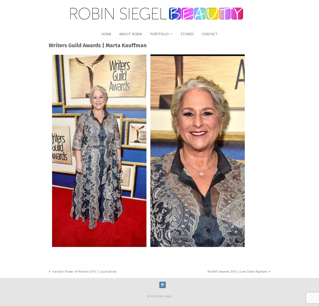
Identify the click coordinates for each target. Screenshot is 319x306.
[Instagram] (162, 287)
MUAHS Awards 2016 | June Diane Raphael (237, 271)
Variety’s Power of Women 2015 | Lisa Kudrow (82, 271)
